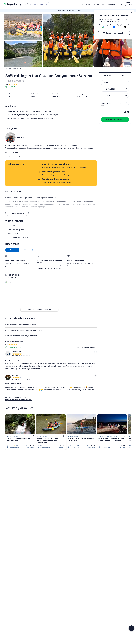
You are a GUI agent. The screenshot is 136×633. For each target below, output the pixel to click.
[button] (131, 628)
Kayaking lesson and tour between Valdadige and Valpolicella (47, 440)
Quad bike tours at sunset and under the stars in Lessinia (111, 439)
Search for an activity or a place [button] (39, 4)
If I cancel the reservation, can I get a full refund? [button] (24, 330)
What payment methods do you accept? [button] (21, 336)
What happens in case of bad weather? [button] (20, 325)
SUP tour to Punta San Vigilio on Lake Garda (81, 439)
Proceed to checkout (115, 119)
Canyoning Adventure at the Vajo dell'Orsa (18, 439)
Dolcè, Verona (16, 80)
